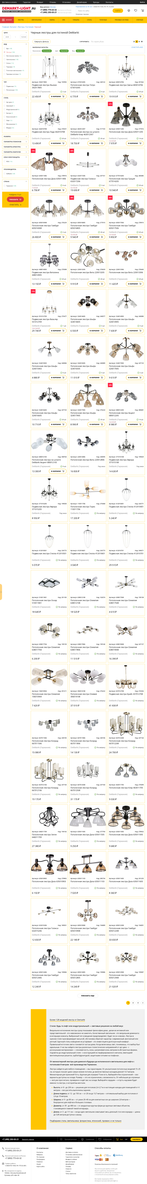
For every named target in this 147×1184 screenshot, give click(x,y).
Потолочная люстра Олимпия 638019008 (123, 648)
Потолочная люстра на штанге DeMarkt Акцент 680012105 (46, 461)
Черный (63, 51)
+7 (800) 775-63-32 (55, 10)
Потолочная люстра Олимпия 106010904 (46, 695)
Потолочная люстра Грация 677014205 (122, 180)
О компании (43, 1148)
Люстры (21, 27)
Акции (39, 1164)
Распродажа (41, 1159)
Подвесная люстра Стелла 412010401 (126, 506)
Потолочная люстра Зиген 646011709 (44, 835)
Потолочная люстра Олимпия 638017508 (123, 601)
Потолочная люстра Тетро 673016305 (82, 86)
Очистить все (137, 47)
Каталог (9, 20)
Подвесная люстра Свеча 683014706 (126, 85)
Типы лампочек (71, 1174)
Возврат (40, 2)
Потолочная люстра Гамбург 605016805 (83, 226)
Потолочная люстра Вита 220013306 (126, 272)
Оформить (137, 1139)
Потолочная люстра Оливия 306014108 (83, 695)
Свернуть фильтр (41, 41)
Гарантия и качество (72, 1157)
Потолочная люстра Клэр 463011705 (126, 787)
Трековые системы (13, 74)
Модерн (10, 128)
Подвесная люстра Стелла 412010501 (49, 553)
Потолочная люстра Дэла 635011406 (49, 178)
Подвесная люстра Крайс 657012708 (126, 694)
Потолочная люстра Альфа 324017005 (121, 367)
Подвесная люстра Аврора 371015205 (44, 507)
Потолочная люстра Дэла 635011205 (126, 132)
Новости (68, 1169)
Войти (142, 2)
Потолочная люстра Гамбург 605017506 (122, 226)
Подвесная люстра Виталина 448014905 (45, 273)
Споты (10, 63)
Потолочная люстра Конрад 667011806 (83, 742)
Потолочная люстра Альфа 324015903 (44, 367)
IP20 (9, 161)
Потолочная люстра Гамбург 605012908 (122, 976)
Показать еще (87, 996)
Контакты (109, 2)
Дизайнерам (82, 2)
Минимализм (11, 124)
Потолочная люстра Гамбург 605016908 (45, 226)
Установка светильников (74, 1155)
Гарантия (26, 2)
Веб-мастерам (70, 1162)
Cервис (69, 1148)
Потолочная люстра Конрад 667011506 (45, 742)
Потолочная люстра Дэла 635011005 (126, 834)
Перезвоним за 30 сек (84, 7)
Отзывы (53, 2)
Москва (53, 7)
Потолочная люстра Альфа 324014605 (83, 320)
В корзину (56, 96)
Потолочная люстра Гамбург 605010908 (83, 929)
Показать (13, 199)
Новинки (40, 1162)
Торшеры (10, 67)
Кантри (9, 113)
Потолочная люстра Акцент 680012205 (122, 414)
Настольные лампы (13, 56)
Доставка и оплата (9, 2)
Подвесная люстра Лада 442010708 (48, 132)
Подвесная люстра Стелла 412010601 (87, 553)
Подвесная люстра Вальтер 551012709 (45, 320)
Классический (11, 117)
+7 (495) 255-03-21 (55, 12)
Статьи (68, 1171)
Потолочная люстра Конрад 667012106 (45, 789)
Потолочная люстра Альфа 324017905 (83, 414)
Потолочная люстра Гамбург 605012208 (122, 929)
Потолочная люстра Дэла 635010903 (49, 881)
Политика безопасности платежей (106, 1164)
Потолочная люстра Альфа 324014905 (121, 320)
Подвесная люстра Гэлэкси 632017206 (83, 180)
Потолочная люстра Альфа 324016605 (44, 414)
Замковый (10, 106)
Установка (66, 2)
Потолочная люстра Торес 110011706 (82, 507)
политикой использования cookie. (107, 1174)
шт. (121, 1139)
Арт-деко (10, 102)
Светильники (12, 59)
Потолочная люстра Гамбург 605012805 (83, 976)
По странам (40, 1157)
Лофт (9, 120)
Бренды (96, 2)
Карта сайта (40, 1166)
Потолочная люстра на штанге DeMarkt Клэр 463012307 (84, 133)
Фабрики (40, 1155)
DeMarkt (10, 174)
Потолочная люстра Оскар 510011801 (44, 601)
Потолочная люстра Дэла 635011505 (87, 834)
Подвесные (11, 86)
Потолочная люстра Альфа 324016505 (83, 367)
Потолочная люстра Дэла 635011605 (126, 881)
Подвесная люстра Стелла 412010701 (126, 553)
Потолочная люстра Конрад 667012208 (122, 742)
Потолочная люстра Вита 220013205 (87, 272)
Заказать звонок (28, 1139)
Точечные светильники (15, 70)
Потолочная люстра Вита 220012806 (87, 459)
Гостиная (29, 27)
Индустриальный (12, 109)
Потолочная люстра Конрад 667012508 (83, 789)
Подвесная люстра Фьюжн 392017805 (44, 86)
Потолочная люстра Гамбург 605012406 (45, 976)
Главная (5, 27)
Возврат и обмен (71, 1159)
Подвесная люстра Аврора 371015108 (121, 461)
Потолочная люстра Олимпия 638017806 (84, 648)
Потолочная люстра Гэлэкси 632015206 (45, 929)
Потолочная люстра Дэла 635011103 (87, 881)
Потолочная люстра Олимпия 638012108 (84, 601)
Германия (11, 186)
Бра (9, 48)
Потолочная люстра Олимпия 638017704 (46, 648)
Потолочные (12, 90)
